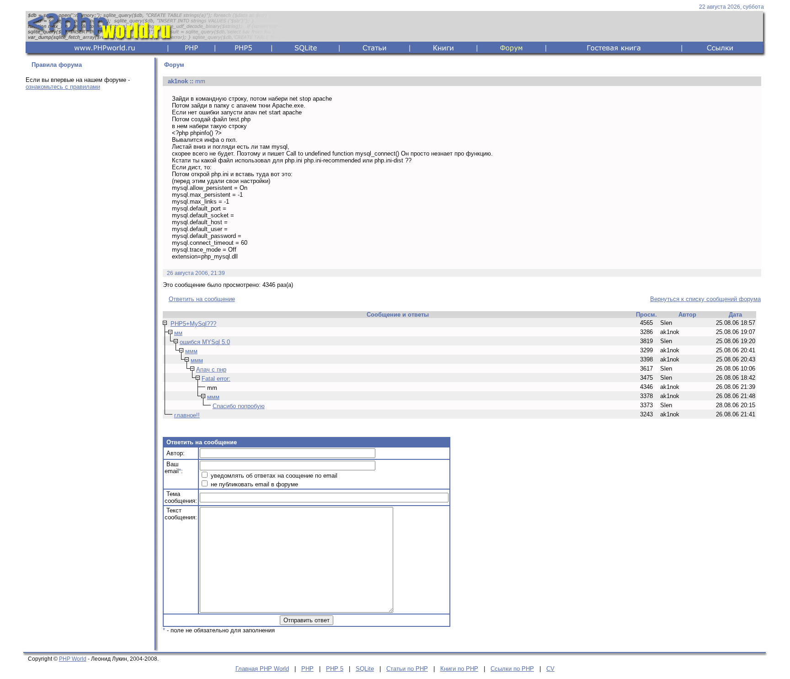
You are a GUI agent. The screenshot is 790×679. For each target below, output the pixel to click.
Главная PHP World (262, 668)
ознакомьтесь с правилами (63, 86)
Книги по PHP (459, 668)
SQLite (365, 668)
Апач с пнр (211, 369)
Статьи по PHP (407, 668)
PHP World (72, 659)
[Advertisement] (87, 241)
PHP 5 (334, 668)
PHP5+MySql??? (193, 323)
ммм (191, 351)
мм (178, 332)
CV (550, 668)
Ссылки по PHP (512, 668)
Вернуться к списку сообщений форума (705, 299)
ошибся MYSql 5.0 (205, 342)
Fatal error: (216, 378)
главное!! (187, 415)
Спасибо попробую (239, 406)
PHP (307, 668)
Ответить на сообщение (202, 299)
